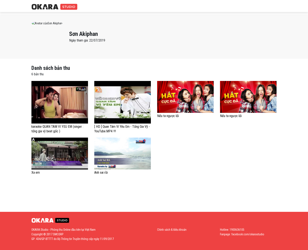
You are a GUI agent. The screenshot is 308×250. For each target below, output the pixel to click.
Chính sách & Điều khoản (171, 229)
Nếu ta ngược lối (168, 116)
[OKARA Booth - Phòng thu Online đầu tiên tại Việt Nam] (54, 7)
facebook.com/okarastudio (247, 234)
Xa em (35, 172)
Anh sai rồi (101, 172)
